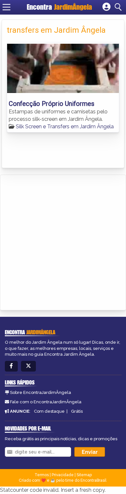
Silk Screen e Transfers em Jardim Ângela (65, 126)
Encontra (59, 7)
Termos (42, 475)
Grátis (77, 411)
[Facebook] (11, 366)
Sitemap (84, 475)
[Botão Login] (106, 7)
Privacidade (63, 475)
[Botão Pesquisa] (119, 7)
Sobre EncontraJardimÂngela (40, 392)
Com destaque (49, 411)
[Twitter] (28, 366)
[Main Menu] (6, 7)
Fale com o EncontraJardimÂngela (45, 401)
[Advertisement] (63, 241)
